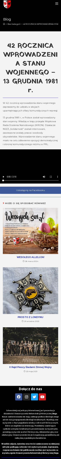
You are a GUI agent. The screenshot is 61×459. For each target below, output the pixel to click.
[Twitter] (34, 396)
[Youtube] (42, 396)
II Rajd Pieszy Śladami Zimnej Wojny (30, 367)
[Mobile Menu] (56, 3)
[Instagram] (26, 396)
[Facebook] (18, 396)
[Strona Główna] (4, 24)
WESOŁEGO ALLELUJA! (30, 257)
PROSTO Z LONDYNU (30, 317)
